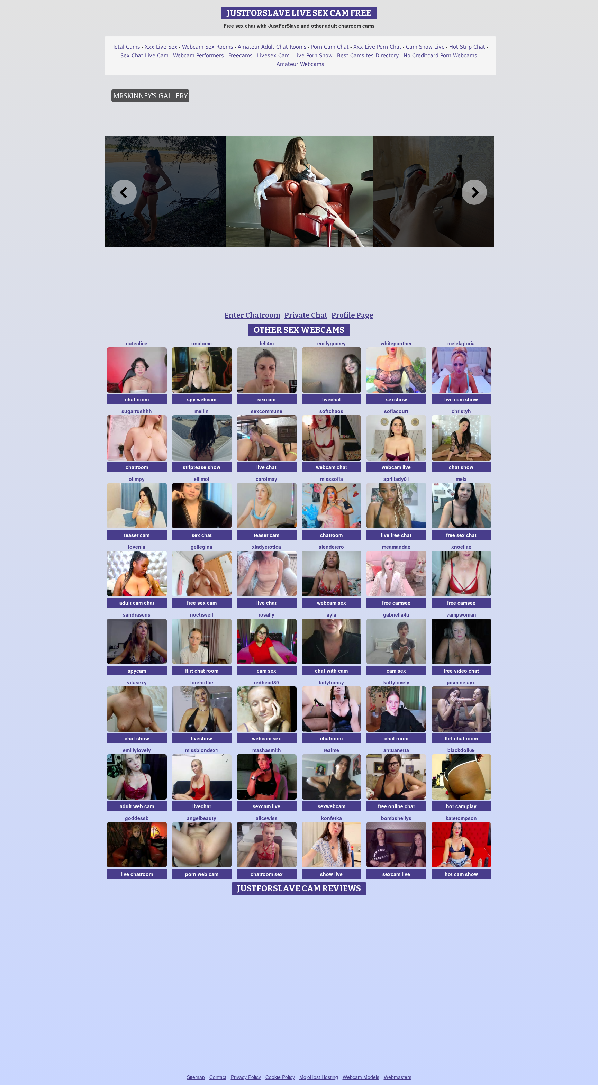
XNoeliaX (461, 546)
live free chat (396, 534)
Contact (217, 1077)
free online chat (396, 806)
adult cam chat (136, 602)
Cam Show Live (425, 47)
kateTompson (461, 817)
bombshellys (396, 817)
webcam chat (331, 467)
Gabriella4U (396, 614)
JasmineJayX (461, 682)
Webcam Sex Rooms (207, 47)
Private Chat (305, 315)
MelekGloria (461, 343)
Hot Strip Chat (467, 47)
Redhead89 (266, 682)
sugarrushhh (136, 411)
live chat (266, 467)
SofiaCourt (396, 411)
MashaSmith (266, 750)
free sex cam (202, 602)
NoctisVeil (201, 614)
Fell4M (267, 343)
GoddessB (137, 817)
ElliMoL (201, 478)
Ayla (331, 614)
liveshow (201, 738)
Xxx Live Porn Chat (377, 47)
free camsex (396, 602)
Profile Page (352, 315)
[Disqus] (299, 985)
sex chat (202, 534)
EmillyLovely (137, 750)
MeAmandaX (396, 546)
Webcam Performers (198, 55)
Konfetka (331, 817)
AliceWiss (267, 817)
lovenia (136, 546)
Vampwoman (461, 614)
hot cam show (461, 873)
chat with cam (331, 670)
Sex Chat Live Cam (144, 55)
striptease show (201, 467)
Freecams (240, 55)
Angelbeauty (201, 817)
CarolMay (266, 478)
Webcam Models (361, 1077)
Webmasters (397, 1077)
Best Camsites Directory (368, 55)
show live (331, 873)
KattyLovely (396, 682)
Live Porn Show (313, 55)
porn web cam (201, 873)
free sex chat (461, 534)
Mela (461, 478)
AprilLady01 (396, 478)
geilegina (201, 546)
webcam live (396, 467)
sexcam (266, 399)
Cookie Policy (280, 1077)
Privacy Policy (246, 1077)
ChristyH (461, 411)
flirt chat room (201, 670)
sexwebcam (331, 806)
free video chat (461, 670)
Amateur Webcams (300, 64)
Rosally (266, 614)
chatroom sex (267, 873)
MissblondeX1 (201, 750)
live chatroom (137, 873)
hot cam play (461, 806)
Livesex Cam (273, 55)
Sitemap (196, 1077)
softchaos (331, 411)
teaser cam (137, 534)
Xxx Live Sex (161, 47)
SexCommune (266, 411)
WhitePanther (396, 343)
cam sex (266, 670)
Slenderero (331, 546)
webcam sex (331, 602)
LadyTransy (331, 682)
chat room (137, 399)
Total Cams (126, 47)
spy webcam (201, 399)
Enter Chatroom (252, 315)
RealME (331, 750)
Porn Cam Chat (330, 47)
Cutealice (136, 343)
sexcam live (266, 806)
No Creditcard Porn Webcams (440, 55)
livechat (331, 399)
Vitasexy (137, 682)
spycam (137, 670)
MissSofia (331, 478)
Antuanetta (396, 750)
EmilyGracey (331, 343)
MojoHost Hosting (318, 1077)
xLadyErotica (266, 546)
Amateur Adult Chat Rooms (272, 47)
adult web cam (137, 806)
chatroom (137, 467)
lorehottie (201, 682)
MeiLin (201, 411)
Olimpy (137, 478)
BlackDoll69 (461, 750)
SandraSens (137, 614)
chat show (461, 467)
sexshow (396, 399)
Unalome (201, 343)
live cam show (461, 399)
